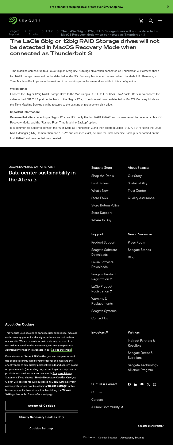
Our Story (135, 176)
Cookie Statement (61, 350)
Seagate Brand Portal (150, 426)
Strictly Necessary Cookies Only (41, 417)
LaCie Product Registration (101, 289)
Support (97, 234)
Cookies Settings (107, 437)
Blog (131, 257)
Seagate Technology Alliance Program (143, 368)
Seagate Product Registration (103, 277)
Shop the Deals (103, 176)
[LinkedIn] (135, 396)
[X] (148, 396)
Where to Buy (101, 220)
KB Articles (34, 32)
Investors (98, 332)
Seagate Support (14, 32)
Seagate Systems (104, 311)
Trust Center (137, 190)
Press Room (137, 242)
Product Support (103, 242)
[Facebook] (129, 396)
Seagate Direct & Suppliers (140, 355)
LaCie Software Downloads (102, 264)
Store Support (101, 212)
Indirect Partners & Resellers (141, 343)
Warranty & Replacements (102, 301)
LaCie (50, 31)
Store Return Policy (105, 205)
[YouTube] (142, 396)
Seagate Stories (140, 250)
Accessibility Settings (132, 437)
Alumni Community (105, 407)
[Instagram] (154, 396)
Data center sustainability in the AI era (42, 176)
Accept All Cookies (41, 405)
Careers (97, 399)
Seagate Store (102, 167)
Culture (97, 392)
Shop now (116, 6)
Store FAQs (100, 198)
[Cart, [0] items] (141, 20)
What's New (100, 190)
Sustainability (138, 183)
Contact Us (100, 318)
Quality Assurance (141, 198)
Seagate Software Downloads (104, 252)
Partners (134, 332)
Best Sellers (100, 183)
